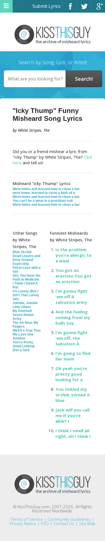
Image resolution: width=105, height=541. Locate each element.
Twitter (84, 9)
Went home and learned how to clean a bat (46, 189)
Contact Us (63, 523)
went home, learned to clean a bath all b (44, 193)
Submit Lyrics (46, 6)
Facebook (70, 9)
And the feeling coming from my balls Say (72, 317)
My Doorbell (22, 311)
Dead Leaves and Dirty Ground (26, 258)
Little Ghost (22, 307)
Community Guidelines (69, 519)
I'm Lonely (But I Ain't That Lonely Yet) (26, 295)
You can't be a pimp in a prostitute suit (43, 201)
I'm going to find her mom (72, 356)
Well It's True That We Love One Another (27, 334)
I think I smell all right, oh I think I (73, 433)
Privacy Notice (23, 523)
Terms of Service (27, 519)
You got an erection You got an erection (73, 275)
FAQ (45, 523)
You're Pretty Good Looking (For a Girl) (23, 346)
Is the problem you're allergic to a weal (73, 255)
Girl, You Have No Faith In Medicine (26, 277)
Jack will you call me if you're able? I (72, 415)
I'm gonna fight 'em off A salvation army (71, 296)
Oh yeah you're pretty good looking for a (71, 374)
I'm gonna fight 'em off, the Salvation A (71, 338)
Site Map (87, 523)
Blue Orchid (22, 252)
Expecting (21, 264)
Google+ (98, 9)
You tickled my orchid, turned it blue (72, 394)
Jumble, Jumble (25, 303)
